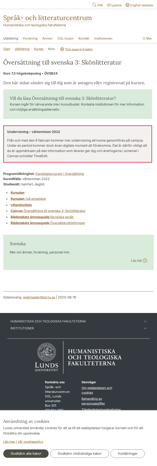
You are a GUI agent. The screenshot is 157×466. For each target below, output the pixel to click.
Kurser (39, 49)
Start (6, 49)
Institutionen (103, 38)
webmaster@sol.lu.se (39, 297)
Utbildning (10, 38)
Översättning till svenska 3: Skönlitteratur (48, 211)
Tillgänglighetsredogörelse (101, 410)
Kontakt (83, 38)
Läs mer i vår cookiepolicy (23, 442)
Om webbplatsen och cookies (97, 390)
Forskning (30, 38)
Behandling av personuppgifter (93, 401)
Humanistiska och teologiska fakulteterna (34, 25)
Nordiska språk (42, 217)
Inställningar (127, 453)
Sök (100, 5)
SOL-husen (65, 38)
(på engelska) (28, 199)
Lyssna (116, 5)
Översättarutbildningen (48, 223)
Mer (148, 38)
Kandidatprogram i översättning (60, 174)
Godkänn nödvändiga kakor (80, 453)
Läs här (137, 261)
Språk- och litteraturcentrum (47, 18)
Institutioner (22, 328)
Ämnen (47, 38)
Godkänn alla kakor (26, 453)
